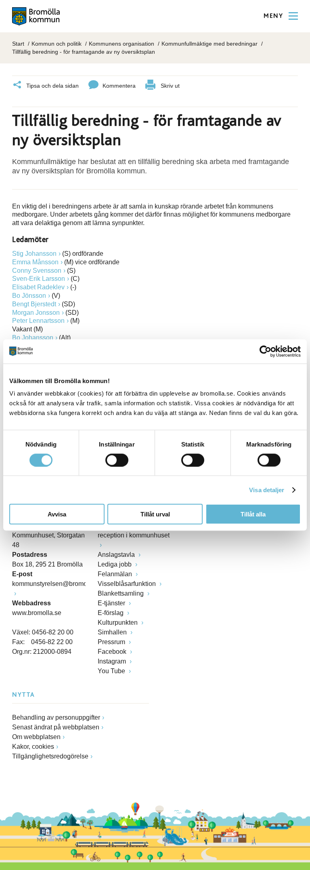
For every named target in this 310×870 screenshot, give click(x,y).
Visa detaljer (266, 489)
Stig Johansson (34, 253)
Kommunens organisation (121, 43)
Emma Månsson (35, 262)
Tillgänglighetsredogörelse (50, 756)
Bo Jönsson (29, 295)
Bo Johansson (32, 337)
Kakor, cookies (33, 746)
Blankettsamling (121, 593)
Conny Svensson (36, 270)
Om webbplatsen (36, 736)
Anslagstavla (117, 554)
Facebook (113, 651)
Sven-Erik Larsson (38, 278)
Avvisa (57, 514)
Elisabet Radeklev (38, 287)
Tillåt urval (155, 514)
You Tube (112, 671)
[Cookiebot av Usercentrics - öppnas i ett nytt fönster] (265, 351)
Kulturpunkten (118, 622)
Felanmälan (116, 574)
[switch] (116, 459)
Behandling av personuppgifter (56, 717)
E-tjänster (112, 603)
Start (18, 43)
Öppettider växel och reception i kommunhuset (134, 530)
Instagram (113, 661)
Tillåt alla (253, 514)
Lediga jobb (115, 564)
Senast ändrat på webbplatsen (55, 727)
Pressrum (112, 641)
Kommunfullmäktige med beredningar (209, 43)
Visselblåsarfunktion (127, 583)
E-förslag (111, 612)
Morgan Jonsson (36, 312)
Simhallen (113, 632)
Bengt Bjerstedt (34, 304)
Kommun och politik (56, 43)
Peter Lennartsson (38, 320)
